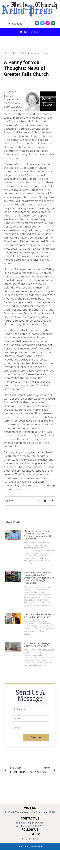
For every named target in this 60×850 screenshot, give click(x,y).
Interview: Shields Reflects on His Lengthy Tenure (39, 615)
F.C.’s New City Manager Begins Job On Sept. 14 (37, 644)
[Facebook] (37, 23)
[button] (15, 23)
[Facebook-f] (27, 834)
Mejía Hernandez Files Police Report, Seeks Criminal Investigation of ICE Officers (38, 535)
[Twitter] (42, 23)
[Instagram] (47, 23)
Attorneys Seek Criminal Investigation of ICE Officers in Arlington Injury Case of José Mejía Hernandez (39, 577)
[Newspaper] (53, 23)
